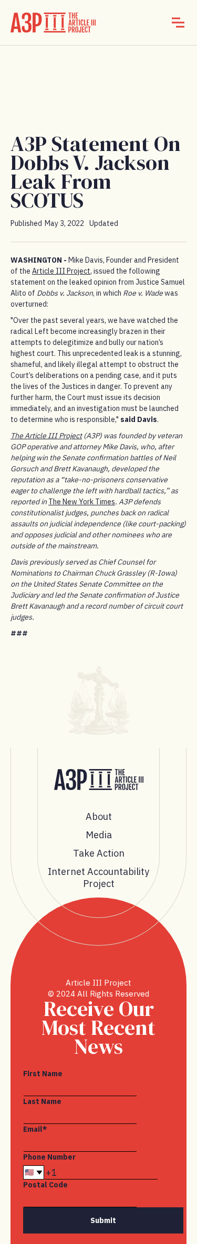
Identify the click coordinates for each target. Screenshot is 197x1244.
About (99, 816)
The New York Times (81, 501)
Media (99, 835)
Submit (103, 1220)
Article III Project (61, 271)
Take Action (99, 853)
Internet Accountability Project (98, 878)
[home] (53, 23)
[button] (178, 22)
